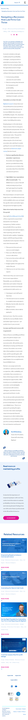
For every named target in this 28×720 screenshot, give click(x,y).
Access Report (11, 518)
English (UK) (10, 675)
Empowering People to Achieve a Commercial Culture (11, 556)
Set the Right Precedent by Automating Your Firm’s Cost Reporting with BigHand (13, 620)
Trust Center (18, 709)
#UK (9, 31)
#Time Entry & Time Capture (13, 627)
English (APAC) (14, 680)
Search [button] (16, 2)
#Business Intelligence (17, 31)
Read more (5, 567)
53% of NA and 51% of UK (16, 216)
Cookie (19, 711)
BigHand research (8, 104)
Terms (24, 714)
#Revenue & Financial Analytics (16, 28)
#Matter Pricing (4, 629)
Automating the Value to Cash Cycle (12, 588)
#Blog (5, 31)
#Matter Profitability (9, 659)
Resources (3, 8)
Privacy (23, 711)
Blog (8, 8)
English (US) (18, 675)
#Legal (5, 28)
